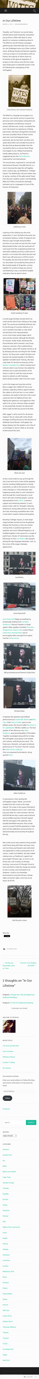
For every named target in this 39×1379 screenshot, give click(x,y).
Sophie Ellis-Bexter (22, 719)
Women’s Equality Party (11, 365)
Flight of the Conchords (11, 1227)
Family (5, 1205)
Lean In (20, 500)
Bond (10, 755)
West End (6, 1360)
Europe (5, 1199)
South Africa (7, 1316)
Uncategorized (12, 948)
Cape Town (7, 1177)
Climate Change (8, 1183)
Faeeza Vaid (17, 630)
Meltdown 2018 (8, 1271)
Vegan (5, 1355)
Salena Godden (16, 722)
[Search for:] (19, 1122)
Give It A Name (8, 1051)
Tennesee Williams (9, 1327)
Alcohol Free (7, 1155)
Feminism (6, 1210)
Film (4, 1221)
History (5, 1244)
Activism (6, 1149)
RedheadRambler (21, 24)
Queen (5, 1299)
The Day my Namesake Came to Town (9, 965)
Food (4, 1233)
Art (4, 1160)
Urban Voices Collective (13, 749)
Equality (6, 1194)
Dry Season (7, 1068)
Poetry (5, 1288)
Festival (5, 1216)
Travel (5, 1344)
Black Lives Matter (9, 1171)
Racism (5, 1305)
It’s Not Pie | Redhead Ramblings (21, 1003)
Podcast (6, 1283)
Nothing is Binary (9, 1057)
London (5, 1266)
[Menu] (6, 11)
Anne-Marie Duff (9, 619)
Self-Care (6, 1310)
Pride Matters (7, 1294)
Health (5, 1238)
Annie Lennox (14, 638)
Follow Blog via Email (11, 1076)
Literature (6, 1255)
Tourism (6, 1338)
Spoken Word (7, 1321)
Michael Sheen (17, 633)
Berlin (5, 1166)
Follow (7, 1098)
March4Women (24, 156)
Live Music (6, 1260)
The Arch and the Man (11, 1046)
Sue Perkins (21, 539)
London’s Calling (9, 1062)
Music (5, 1277)
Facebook (6, 1109)
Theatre (5, 1332)
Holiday (5, 1249)
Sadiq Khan (7, 633)
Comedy (6, 1188)
